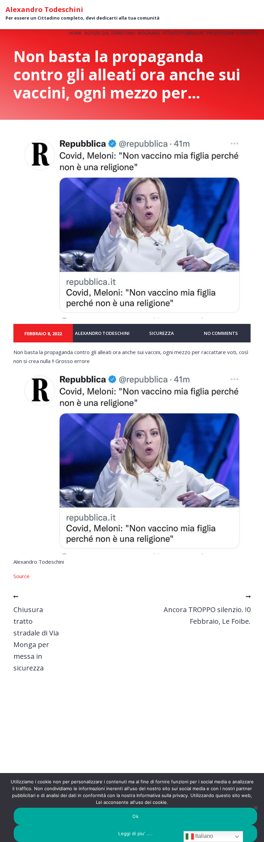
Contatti (247, 33)
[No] (255, 807)
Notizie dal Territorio (110, 33)
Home (75, 33)
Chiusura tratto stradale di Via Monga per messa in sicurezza (36, 639)
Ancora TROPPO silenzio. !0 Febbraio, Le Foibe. (207, 615)
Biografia (149, 33)
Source (21, 576)
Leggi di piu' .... (135, 833)
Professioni (220, 33)
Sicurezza (161, 333)
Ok (135, 816)
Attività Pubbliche (183, 33)
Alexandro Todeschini (44, 9)
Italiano (203, 836)
